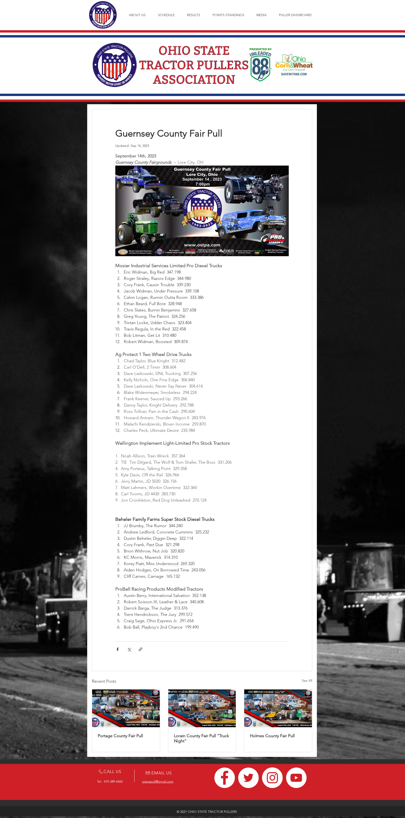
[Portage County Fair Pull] (126, 708)
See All (307, 680)
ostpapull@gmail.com (157, 781)
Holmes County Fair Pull (272, 735)
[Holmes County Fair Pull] (278, 708)
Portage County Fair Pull (120, 735)
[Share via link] (140, 649)
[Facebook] (224, 777)
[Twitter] (248, 777)
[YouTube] (296, 777)
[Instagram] (272, 777)
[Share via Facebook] (117, 649)
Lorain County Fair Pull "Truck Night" (201, 738)
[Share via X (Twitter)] (129, 649)
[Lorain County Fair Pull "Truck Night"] (202, 708)
